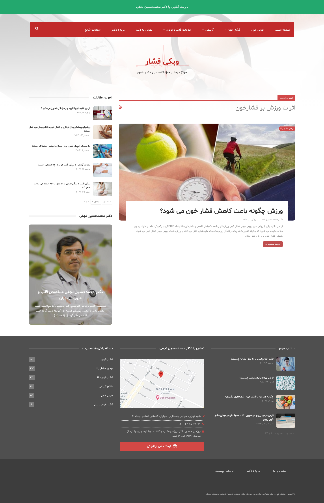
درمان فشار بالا (287, 128)
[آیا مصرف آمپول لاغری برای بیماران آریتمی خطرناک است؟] (102, 151)
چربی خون (257, 30)
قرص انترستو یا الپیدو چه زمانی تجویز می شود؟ (65, 108)
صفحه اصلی (282, 30)
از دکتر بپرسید (224, 471)
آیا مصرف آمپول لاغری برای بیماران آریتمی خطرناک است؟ (61, 146)
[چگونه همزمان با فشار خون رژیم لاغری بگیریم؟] (285, 402)
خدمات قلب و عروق (178, 30)
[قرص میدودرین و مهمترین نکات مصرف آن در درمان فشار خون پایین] (285, 421)
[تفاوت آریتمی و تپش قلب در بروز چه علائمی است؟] (102, 170)
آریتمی (209, 30)
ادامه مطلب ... (272, 244)
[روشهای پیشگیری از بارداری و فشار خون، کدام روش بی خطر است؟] (102, 132)
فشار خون (234, 30)
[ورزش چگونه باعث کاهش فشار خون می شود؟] (207, 172)
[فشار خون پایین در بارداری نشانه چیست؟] (285, 364)
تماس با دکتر (144, 30)
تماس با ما (280, 471)
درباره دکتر (118, 30)
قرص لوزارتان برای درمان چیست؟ (257, 378)
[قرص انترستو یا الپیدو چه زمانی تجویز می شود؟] (102, 113)
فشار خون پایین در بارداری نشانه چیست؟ (252, 359)
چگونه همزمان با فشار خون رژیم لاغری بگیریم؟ (249, 397)
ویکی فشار (162, 61)
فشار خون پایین (103, 405)
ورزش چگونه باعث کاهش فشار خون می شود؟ (221, 211)
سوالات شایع (92, 30)
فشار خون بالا (105, 378)
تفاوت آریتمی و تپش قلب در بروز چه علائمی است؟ (64, 165)
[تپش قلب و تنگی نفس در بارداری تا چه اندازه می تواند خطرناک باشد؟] (102, 189)
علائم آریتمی (106, 387)
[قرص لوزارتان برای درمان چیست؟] (285, 383)
